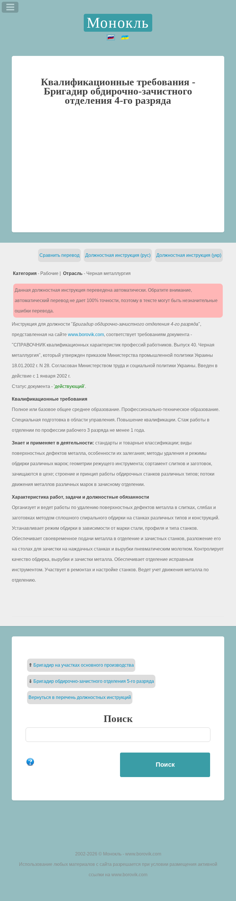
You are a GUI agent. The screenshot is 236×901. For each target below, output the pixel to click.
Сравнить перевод (59, 255)
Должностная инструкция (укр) (188, 255)
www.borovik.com (86, 334)
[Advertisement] (118, 168)
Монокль (118, 22)
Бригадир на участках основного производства (83, 665)
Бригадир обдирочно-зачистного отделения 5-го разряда (93, 681)
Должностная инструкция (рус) (118, 255)
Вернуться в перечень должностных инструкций (79, 697)
